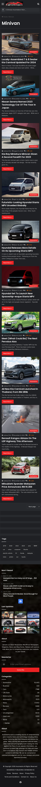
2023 (23, 546)
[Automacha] (14, 4)
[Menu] (3, 4)
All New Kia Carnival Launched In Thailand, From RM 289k (20, 390)
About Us (33, 777)
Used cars (6, 716)
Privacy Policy (29, 773)
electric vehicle (7, 553)
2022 (17, 546)
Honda (22, 553)
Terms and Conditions (11, 777)
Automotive (7, 682)
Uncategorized (8, 713)
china (9, 549)
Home (5, 17)
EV (16, 553)
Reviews (6, 706)
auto (29, 546)
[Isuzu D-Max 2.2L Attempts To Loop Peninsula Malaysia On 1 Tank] (33, 622)
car (4, 549)
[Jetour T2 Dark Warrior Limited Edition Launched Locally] (8, 622)
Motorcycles (7, 696)
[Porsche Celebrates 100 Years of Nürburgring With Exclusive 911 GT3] (33, 630)
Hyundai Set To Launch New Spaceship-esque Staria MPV (18, 295)
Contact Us (25, 777)
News (5, 703)
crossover (17, 549)
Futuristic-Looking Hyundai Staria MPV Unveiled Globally (20, 204)
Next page (32, 506)
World (5, 719)
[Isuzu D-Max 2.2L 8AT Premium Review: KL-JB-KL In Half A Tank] (21, 615)
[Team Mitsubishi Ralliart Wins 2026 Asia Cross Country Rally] (8, 630)
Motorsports (7, 699)
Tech (4, 709)
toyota (23, 557)
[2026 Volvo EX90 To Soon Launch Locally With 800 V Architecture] (21, 622)
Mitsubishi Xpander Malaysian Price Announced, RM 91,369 (18, 485)
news (4, 557)
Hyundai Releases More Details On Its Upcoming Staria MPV (19, 249)
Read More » (7, 72)
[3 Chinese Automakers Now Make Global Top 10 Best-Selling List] (33, 615)
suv (17, 557)
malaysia (30, 553)
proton (11, 557)
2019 (4, 546)
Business (6, 686)
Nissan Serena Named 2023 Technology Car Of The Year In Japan (19, 104)
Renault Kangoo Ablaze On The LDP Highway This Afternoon (19, 440)
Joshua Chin (7, 56)
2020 (10, 546)
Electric (26, 549)
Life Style (6, 692)
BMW (35, 546)
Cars (4, 689)
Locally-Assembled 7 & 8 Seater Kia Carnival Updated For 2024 (20, 61)
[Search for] (38, 4)
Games (7, 723)
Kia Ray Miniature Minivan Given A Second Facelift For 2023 (19, 155)
